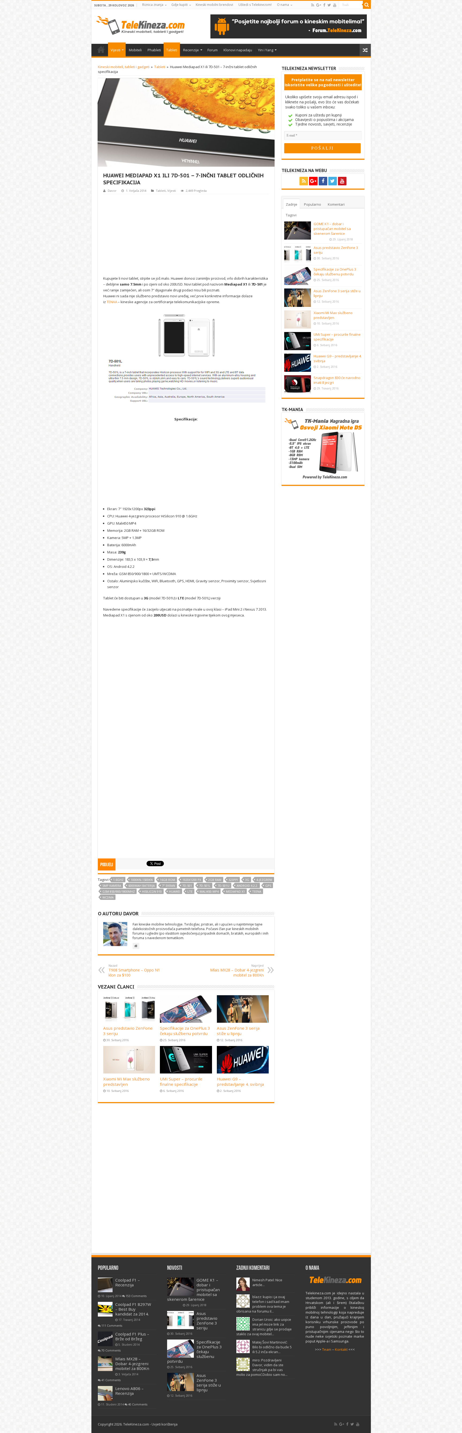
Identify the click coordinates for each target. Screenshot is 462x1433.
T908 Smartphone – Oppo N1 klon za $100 (134, 970)
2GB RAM (214, 880)
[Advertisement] (186, 234)
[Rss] (313, 5)
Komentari (336, 204)
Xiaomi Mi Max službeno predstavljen (126, 1081)
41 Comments (111, 1380)
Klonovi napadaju (238, 50)
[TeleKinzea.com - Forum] (288, 26)
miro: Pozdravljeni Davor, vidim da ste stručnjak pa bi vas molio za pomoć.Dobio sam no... (261, 1367)
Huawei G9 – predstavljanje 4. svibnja (240, 1081)
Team (326, 1349)
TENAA (112, 301)
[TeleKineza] (140, 24)
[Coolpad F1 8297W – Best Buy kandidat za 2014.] (105, 1309)
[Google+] (319, 5)
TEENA (256, 891)
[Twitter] (329, 5)
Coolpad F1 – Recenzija (127, 1282)
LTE (189, 891)
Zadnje (291, 204)
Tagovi (291, 215)
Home (101, 49)
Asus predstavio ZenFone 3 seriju (207, 1320)
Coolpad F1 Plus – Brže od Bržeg (132, 1336)
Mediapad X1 (235, 891)
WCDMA (108, 897)
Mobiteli (135, 50)
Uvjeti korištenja (165, 1424)
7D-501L (204, 886)
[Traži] (367, 5)
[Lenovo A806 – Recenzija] (105, 1393)
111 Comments (111, 1325)
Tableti (171, 50)
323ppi (233, 880)
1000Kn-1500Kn (142, 880)
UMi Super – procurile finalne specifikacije (181, 1081)
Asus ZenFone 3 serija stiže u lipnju (238, 1030)
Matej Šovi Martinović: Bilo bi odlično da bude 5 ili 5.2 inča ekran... (272, 1347)
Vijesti (115, 50)
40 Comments (137, 1404)
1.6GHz (118, 880)
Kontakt (341, 1349)
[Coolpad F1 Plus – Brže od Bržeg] (105, 1339)
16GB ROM (167, 880)
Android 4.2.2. (247, 886)
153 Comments (136, 1296)
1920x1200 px (191, 880)
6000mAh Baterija (141, 886)
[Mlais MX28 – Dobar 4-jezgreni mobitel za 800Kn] (105, 1363)
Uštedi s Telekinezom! (255, 4)
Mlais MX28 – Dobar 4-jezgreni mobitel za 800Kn (237, 970)
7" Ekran (168, 886)
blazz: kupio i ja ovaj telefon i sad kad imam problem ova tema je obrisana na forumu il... (262, 1304)
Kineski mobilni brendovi (214, 4)
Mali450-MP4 (209, 891)
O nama (283, 4)
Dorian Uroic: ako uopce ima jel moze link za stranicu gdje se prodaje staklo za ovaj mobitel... (264, 1326)
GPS (268, 886)
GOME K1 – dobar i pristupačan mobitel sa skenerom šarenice (332, 228)
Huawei (174, 891)
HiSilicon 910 (152, 891)
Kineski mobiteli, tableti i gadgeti (123, 66)
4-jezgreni (264, 880)
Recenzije (191, 50)
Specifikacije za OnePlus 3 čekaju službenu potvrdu (185, 1030)
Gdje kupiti (179, 4)
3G (247, 880)
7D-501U (223, 886)
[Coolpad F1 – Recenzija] (105, 1285)
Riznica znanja (152, 4)
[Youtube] (335, 5)
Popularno (312, 204)
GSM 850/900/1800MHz (118, 891)
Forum (212, 50)
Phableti (154, 50)
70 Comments (111, 1350)
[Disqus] (186, 1180)
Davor (112, 191)
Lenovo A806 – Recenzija (129, 1391)
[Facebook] (324, 5)
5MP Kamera (111, 886)
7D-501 (187, 886)
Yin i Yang (265, 50)
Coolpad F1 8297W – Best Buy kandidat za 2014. (133, 1309)
